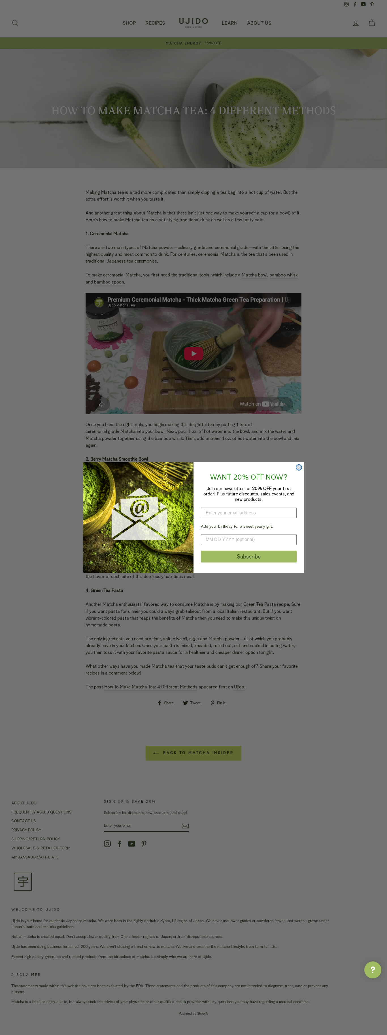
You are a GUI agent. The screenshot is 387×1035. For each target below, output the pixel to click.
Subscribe (249, 556)
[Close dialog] (299, 467)
